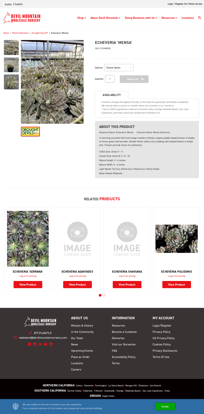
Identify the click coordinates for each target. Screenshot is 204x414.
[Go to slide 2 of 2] (104, 295)
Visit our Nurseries (124, 344)
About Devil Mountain (104, 18)
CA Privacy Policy (164, 338)
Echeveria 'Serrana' (28, 272)
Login (170, 3)
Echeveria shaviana (127, 272)
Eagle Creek (108, 396)
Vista (167, 390)
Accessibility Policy (123, 357)
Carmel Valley (74, 390)
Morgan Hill (131, 385)
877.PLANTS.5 (43, 333)
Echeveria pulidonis (176, 272)
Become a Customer (124, 332)
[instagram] (34, 344)
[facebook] (29, 344)
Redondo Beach (133, 390)
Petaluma (143, 385)
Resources (168, 18)
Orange (120, 390)
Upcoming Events (82, 351)
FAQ (114, 351)
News (74, 344)
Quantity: (99, 78)
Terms (116, 363)
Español (19, 4)
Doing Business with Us (140, 18)
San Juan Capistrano (152, 390)
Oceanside (109, 390)
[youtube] (45, 344)
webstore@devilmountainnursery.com (43, 338)
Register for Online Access (188, 3)
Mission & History (82, 325)
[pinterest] (40, 344)
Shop (80, 18)
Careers (76, 369)
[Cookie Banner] (102, 406)
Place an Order (80, 357)
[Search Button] (199, 18)
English (8, 4)
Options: (99, 67)
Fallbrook (87, 390)
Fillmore (98, 390)
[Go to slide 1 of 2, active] (100, 295)
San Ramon (155, 385)
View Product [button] (27, 285)
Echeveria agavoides (77, 272)
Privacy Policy (161, 332)
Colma (79, 385)
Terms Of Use (161, 357)
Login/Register (162, 325)
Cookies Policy (162, 344)
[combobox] (8, 4)
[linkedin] (50, 344)
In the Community (82, 332)
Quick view (28, 238)
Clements (88, 385)
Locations (188, 18)
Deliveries (118, 338)
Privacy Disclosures (165, 351)
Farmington (101, 385)
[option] (18, 4)
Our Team (77, 338)
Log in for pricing (28, 276)
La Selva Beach (116, 385)
